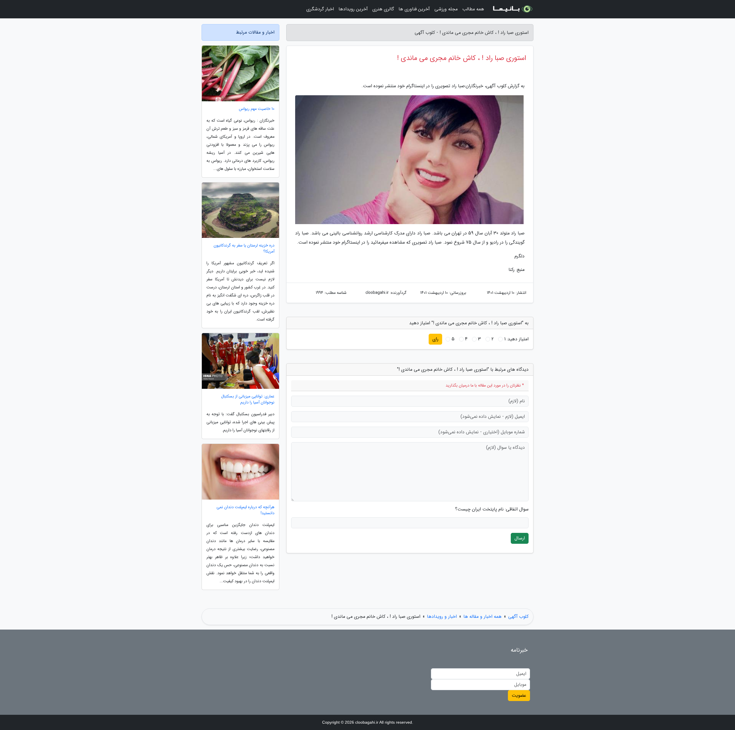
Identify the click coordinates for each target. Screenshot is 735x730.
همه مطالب (473, 9)
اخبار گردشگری (320, 9)
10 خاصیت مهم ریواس (256, 109)
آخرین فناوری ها (414, 9)
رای (435, 339)
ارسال (519, 538)
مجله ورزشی (446, 9)
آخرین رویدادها (353, 9)
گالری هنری (383, 9)
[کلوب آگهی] (512, 9)
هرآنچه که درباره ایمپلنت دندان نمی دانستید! (245, 510)
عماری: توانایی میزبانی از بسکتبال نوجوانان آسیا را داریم (247, 399)
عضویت (519, 695)
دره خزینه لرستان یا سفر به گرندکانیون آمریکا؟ (244, 248)
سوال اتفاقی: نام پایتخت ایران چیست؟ (492, 509)
